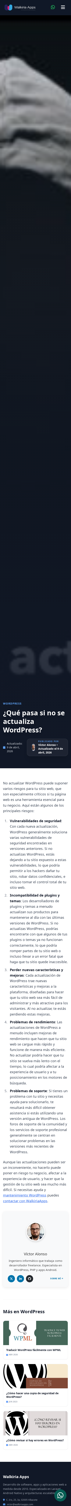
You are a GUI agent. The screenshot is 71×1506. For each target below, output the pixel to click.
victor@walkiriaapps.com (20, 1504)
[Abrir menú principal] (62, 7)
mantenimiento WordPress (24, 1195)
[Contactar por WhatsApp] (52, 7)
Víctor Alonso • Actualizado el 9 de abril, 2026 (50, 748)
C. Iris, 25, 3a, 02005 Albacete (21, 1499)
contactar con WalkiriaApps (25, 1201)
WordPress (12, 703)
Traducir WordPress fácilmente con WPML (33, 1350)
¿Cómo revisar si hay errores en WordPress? (35, 1440)
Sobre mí (55, 1278)
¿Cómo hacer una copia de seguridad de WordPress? (32, 1395)
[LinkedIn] (20, 1278)
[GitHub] (29, 1278)
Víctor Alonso (35, 1253)
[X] (11, 1278)
